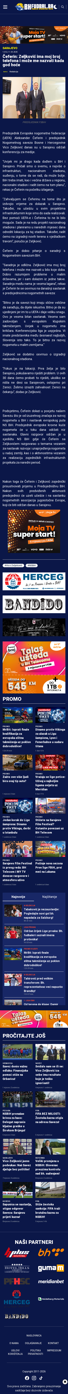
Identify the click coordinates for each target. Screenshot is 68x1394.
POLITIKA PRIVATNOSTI (35, 1352)
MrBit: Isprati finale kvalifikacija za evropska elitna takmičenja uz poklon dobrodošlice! (17, 738)
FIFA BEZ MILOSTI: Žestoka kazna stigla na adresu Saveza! (49, 1118)
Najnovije (18, 897)
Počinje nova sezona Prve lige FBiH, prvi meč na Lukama (49, 867)
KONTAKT (53, 1343)
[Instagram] (34, 1378)
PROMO (12, 699)
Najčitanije (49, 897)
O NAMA (14, 1343)
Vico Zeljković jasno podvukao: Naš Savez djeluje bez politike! (17, 1165)
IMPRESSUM (54, 1350)
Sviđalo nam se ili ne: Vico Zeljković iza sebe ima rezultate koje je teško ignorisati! (49, 1075)
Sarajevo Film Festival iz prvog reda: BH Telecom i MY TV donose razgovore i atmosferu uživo (17, 872)
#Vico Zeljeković (13, 565)
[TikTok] (41, 1378)
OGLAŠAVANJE (33, 1343)
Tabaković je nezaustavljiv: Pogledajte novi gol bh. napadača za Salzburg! (41, 913)
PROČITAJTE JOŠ (24, 1036)
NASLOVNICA (34, 1335)
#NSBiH (32, 565)
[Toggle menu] (5, 6)
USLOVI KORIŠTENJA (15, 1352)
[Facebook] (27, 1378)
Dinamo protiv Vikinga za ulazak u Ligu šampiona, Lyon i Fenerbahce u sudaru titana (50, 738)
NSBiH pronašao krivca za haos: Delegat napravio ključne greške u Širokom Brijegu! (14, 1122)
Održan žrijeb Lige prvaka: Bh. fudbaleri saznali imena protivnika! (43, 935)
